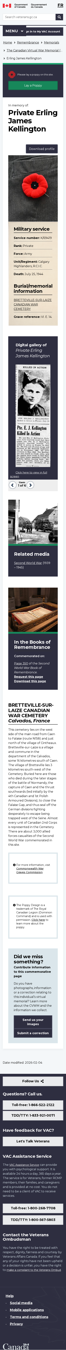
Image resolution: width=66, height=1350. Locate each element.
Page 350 (21, 663)
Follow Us (38, 1082)
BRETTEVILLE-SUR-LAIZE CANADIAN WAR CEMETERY (33, 304)
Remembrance (28, 42)
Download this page (30, 681)
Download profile (42, 149)
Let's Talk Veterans (33, 1141)
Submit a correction (33, 1033)
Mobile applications (27, 1310)
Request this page (28, 677)
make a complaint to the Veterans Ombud (34, 1270)
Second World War (28, 563)
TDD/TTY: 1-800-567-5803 (33, 1220)
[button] (12, 484)
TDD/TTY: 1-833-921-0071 (33, 1115)
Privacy (16, 1324)
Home (7, 42)
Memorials (51, 42)
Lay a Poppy (33, 85)
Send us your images (33, 1022)
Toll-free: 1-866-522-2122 (33, 1105)
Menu (12, 31)
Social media (21, 1303)
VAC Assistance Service (24, 1165)
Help (10, 1296)
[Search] (59, 17)
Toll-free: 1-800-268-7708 (33, 1208)
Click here (38, 920)
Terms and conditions (29, 1317)
